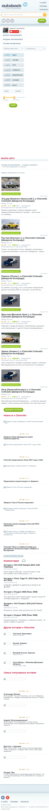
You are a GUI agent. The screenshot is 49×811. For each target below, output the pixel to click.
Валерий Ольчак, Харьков (24, 653)
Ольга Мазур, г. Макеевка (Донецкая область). (28, 663)
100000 (4, 100)
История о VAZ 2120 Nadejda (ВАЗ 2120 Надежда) (22, 566)
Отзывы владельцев (12, 43)
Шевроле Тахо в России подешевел (19, 503)
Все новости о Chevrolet (13, 556)
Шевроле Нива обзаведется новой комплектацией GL (18, 438)
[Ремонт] (12, 21)
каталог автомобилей (12, 35)
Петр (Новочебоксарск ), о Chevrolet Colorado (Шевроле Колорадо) (21, 391)
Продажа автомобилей (13, 39)
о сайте (43, 3)
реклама (43, 6)
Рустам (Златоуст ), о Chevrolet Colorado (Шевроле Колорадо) (23, 239)
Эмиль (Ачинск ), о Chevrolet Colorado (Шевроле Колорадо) (22, 352)
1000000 (14, 100)
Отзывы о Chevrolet (30, 165)
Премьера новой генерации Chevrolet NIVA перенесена (21, 525)
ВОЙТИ (42, 20)
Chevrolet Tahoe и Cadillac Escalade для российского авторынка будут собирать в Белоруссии (21, 548)
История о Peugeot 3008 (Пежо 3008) (20, 592)
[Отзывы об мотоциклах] (8, 21)
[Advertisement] (13, 132)
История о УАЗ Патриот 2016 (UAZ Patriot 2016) (23, 604)
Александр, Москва (12, 694)
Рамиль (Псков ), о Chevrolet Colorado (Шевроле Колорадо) (22, 277)
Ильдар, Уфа (9, 772)
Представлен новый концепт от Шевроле (21, 481)
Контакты (44, 9)
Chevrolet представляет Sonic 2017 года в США (23, 460)
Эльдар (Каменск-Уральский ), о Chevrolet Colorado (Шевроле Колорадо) (24, 200)
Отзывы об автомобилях (10, 165)
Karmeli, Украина (20, 643)
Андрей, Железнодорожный (15, 720)
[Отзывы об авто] (4, 21)
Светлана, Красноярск (22, 634)
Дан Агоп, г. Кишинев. (13, 746)
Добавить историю (13, 410)
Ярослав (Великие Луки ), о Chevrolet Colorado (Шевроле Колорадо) (21, 315)
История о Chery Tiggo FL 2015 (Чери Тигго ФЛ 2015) (24, 579)
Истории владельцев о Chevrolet (15, 167)
